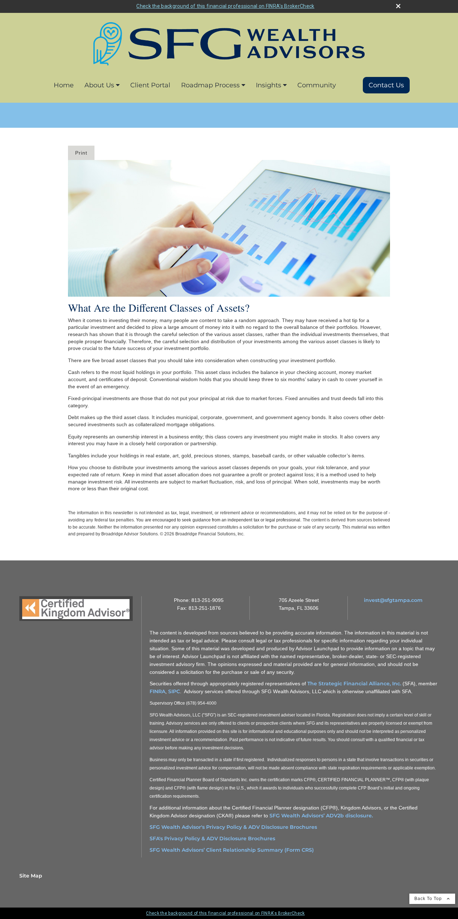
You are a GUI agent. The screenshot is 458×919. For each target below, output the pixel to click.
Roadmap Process (210, 85)
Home (64, 85)
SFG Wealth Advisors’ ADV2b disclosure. (321, 815)
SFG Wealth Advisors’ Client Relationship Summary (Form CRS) (232, 850)
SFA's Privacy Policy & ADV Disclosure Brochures (212, 838)
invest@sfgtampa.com (393, 600)
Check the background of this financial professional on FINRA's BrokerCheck (225, 6)
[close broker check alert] (398, 6)
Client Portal (150, 85)
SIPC (174, 691)
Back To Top (428, 898)
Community (316, 85)
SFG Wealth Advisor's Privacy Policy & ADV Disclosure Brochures (233, 827)
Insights (268, 85)
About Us (99, 85)
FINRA (157, 691)
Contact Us (386, 85)
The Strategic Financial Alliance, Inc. (355, 683)
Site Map (30, 875)
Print (81, 153)
